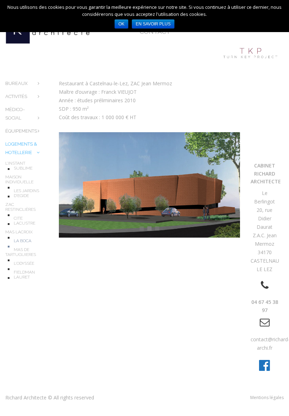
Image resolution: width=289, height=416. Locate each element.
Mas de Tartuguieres (20, 252)
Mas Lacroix (19, 232)
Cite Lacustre (24, 221)
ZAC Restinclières (20, 207)
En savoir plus (153, 24)
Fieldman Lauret (24, 275)
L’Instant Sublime (18, 166)
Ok (121, 24)
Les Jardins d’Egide (26, 193)
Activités (16, 96)
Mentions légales (267, 397)
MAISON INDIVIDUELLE (19, 179)
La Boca (22, 240)
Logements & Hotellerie (21, 148)
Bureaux (16, 83)
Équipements (21, 131)
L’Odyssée (24, 263)
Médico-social (15, 114)
